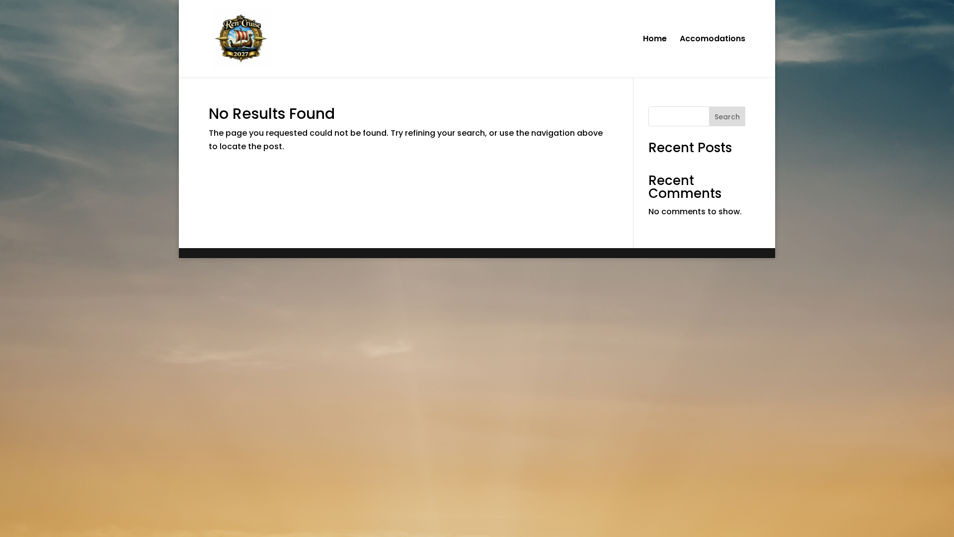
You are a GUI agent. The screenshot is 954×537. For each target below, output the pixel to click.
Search (727, 117)
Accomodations (712, 39)
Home (655, 39)
